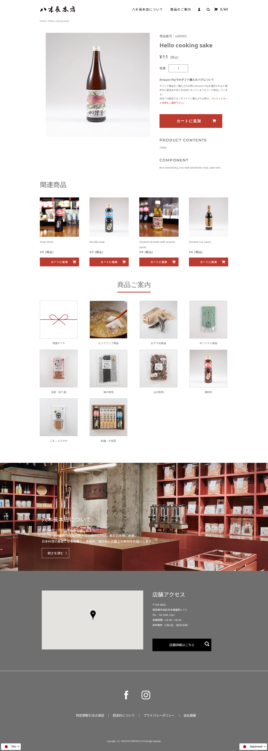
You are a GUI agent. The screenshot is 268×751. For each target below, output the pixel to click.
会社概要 (189, 715)
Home (43, 20)
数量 (163, 68)
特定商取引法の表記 (90, 715)
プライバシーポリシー (159, 715)
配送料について (124, 715)
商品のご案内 (180, 9)
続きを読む (55, 553)
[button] (93, 615)
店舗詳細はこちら (181, 644)
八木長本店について (147, 9)
